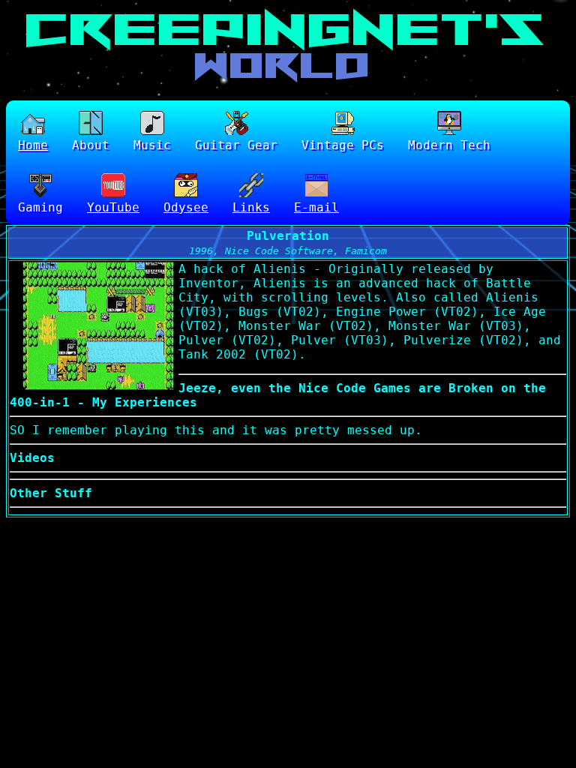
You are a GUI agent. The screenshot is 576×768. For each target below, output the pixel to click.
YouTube (113, 207)
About (91, 145)
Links (251, 207)
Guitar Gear (236, 145)
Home (33, 145)
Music (152, 145)
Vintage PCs (343, 145)
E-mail (316, 207)
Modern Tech (449, 145)
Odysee (186, 207)
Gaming (40, 207)
